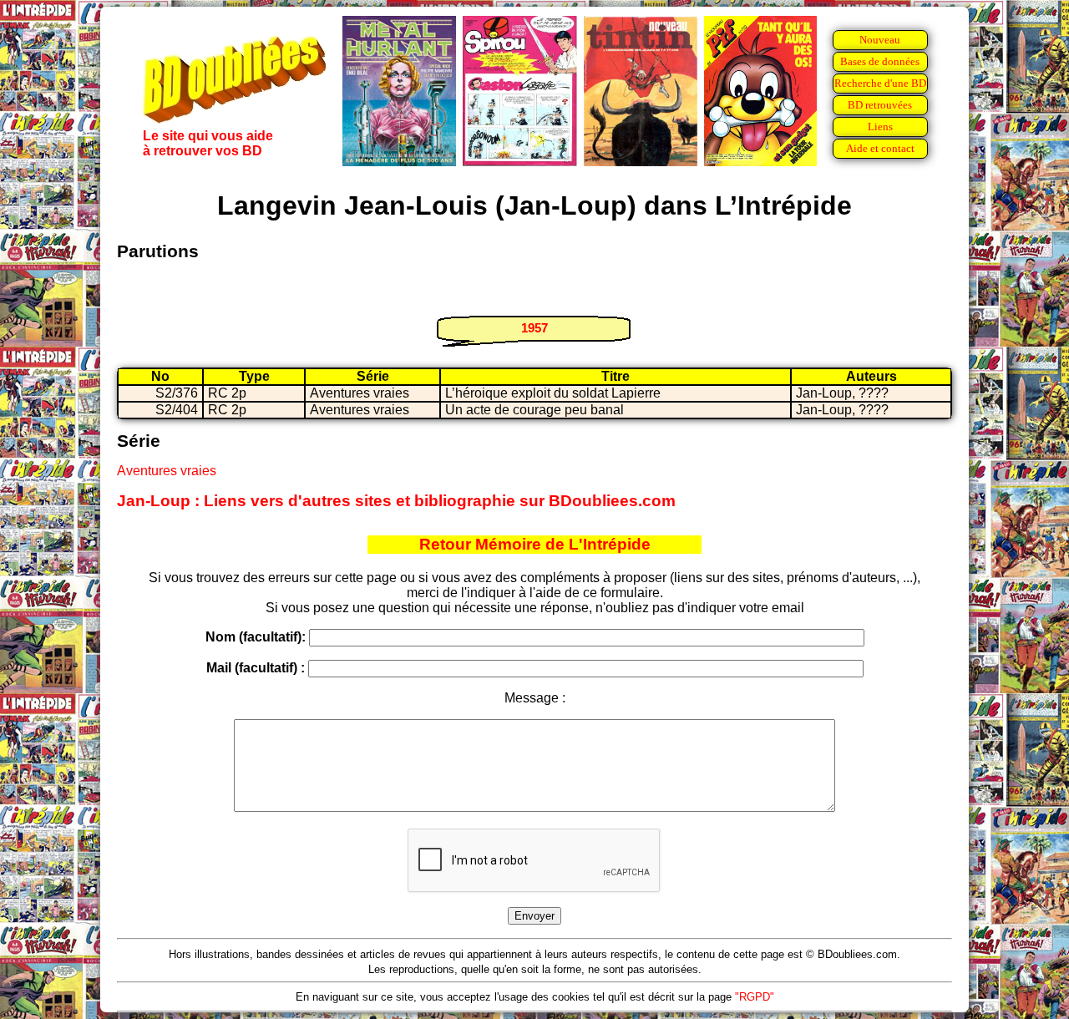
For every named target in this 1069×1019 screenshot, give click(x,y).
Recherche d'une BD (880, 83)
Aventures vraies (166, 471)
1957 (534, 328)
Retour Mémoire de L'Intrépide (535, 544)
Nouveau (879, 39)
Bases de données (880, 61)
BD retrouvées (880, 105)
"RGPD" (754, 997)
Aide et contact (880, 148)
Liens (880, 126)
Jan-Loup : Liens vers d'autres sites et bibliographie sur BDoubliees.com (396, 501)
